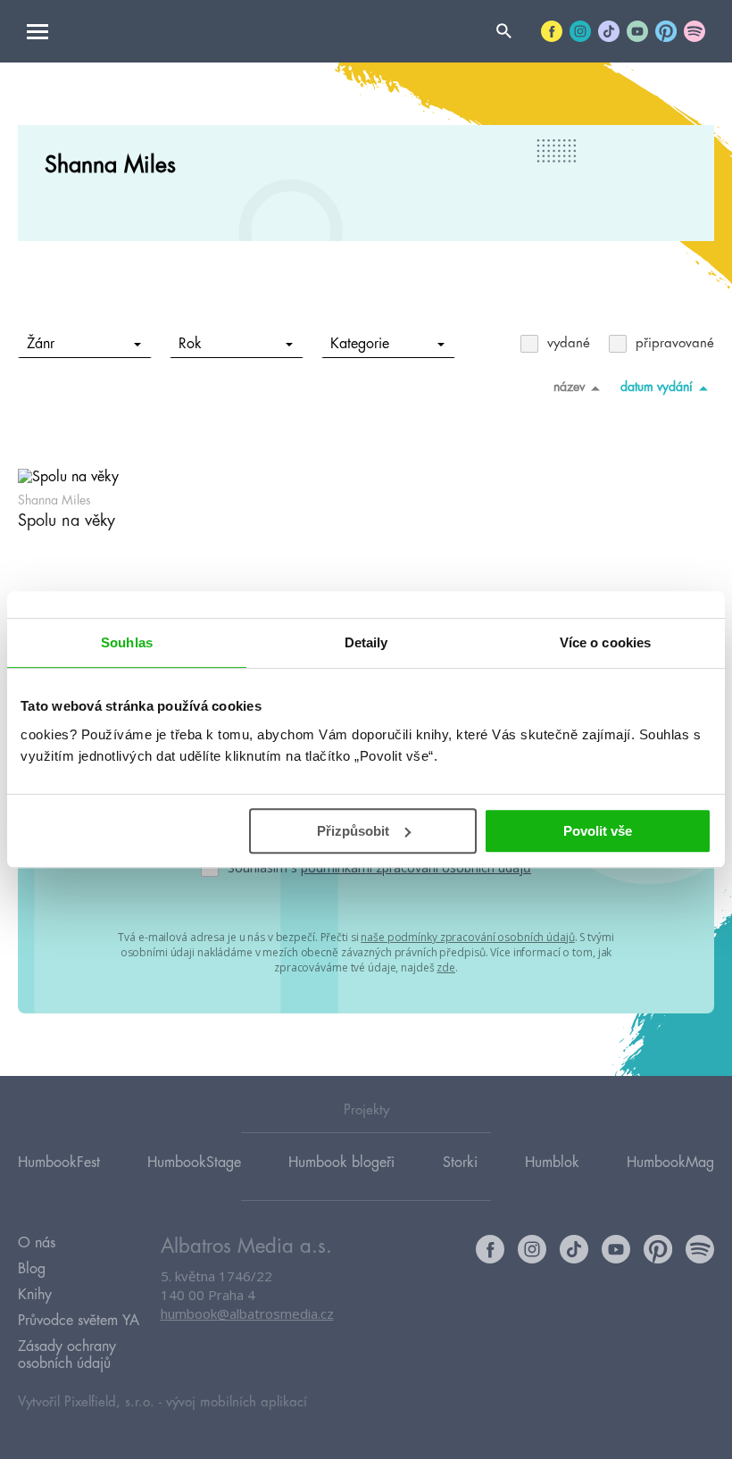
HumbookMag (670, 1162)
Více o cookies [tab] (605, 642)
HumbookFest (59, 1162)
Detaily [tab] (366, 642)
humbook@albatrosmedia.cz (247, 1313)
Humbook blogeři (341, 1162)
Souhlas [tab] (127, 642)
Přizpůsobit (353, 830)
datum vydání (656, 386)
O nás (36, 1243)
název (569, 386)
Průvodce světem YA (78, 1320)
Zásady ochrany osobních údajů (67, 1355)
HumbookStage (194, 1162)
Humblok (552, 1162)
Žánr (40, 344)
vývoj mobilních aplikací (236, 1402)
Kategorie (359, 344)
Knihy (35, 1295)
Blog (32, 1269)
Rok (190, 344)
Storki (460, 1162)
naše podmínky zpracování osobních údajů (467, 937)
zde (446, 967)
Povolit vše (597, 830)
